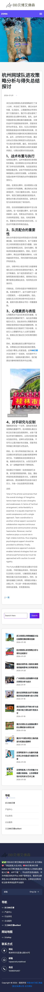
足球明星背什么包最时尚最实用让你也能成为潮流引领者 (27, 755)
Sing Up (33, 892)
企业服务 (8, 822)
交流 (13, 829)
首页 (17, 44)
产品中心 (8, 809)
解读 (10, 803)
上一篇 (6, 597)
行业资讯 (8, 816)
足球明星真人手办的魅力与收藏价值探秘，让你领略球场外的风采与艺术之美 (27, 773)
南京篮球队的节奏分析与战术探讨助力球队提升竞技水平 (27, 710)
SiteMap (8, 937)
